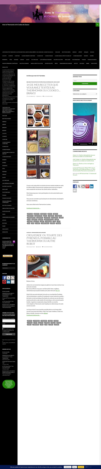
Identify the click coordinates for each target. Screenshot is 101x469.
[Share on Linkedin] (91, 186)
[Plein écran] (95, 144)
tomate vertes (45, 223)
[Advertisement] (50, 38)
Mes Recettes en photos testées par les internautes (40, 82)
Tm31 (59, 221)
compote (10, 55)
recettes (36, 221)
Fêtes (11, 59)
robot (42, 221)
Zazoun (40, 96)
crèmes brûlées (31, 217)
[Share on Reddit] (83, 186)
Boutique (82, 63)
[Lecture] (75, 144)
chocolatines (38, 215)
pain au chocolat (49, 219)
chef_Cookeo (76, 159)
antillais (30, 213)
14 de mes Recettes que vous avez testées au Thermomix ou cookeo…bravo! (43, 89)
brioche (55, 213)
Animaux (74, 52)
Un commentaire (48, 96)
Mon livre (57, 52)
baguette (36, 213)
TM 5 (54, 221)
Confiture (17, 55)
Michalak (34, 219)
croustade (47, 217)
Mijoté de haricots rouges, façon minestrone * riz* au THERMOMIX (8, 295)
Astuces (76, 63)
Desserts (86, 55)
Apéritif (80, 52)
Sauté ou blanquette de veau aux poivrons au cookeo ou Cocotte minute (84, 155)
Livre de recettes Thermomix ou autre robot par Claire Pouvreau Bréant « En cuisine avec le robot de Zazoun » (27, 52)
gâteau (46, 313)
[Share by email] (75, 190)
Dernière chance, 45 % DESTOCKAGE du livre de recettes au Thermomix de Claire (8, 306)
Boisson (92, 52)
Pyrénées (30, 221)
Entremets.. (4, 59)
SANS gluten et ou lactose (37, 63)
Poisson (84, 59)
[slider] (83, 144)
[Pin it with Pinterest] (87, 186)
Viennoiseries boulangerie (66, 63)
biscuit (50, 213)
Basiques (86, 52)
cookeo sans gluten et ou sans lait (63, 55)
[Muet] (92, 144)
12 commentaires (47, 246)
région (58, 322)
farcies (61, 217)
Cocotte (4, 55)
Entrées (92, 55)
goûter (56, 320)
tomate (38, 223)
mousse (41, 219)
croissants (39, 217)
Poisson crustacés (92, 59)
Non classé (67, 59)
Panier (87, 63)
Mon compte (94, 63)
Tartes (56, 63)
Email (3, 323)
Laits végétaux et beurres (46, 59)
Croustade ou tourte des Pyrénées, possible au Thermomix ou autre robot (44, 239)
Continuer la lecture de (33, 208)
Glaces (27, 59)
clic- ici (57, 290)
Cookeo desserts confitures (28, 55)
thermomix (48, 221)
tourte (52, 223)
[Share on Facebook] (75, 186)
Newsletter (5, 67)
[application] (85, 124)
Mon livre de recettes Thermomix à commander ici (84, 170)
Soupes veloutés (49, 63)
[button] (85, 124)
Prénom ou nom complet (8, 318)
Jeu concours (34, 59)
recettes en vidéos (66, 52)
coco (45, 215)
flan (29, 219)
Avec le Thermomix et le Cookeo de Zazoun (15, 24)
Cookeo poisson (49, 55)
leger (35, 322)
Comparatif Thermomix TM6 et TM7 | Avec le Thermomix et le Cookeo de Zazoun (84, 168)
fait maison (54, 217)
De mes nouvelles (5, 291)
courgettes (58, 215)
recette (53, 322)
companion (36, 320)
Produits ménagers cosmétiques (10, 63)
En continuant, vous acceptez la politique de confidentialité (8, 330)
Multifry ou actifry (58, 59)
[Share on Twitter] (79, 186)
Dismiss (69, 2)
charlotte (30, 215)
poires (56, 219)
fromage (16, 59)
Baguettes (43, 213)
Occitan (41, 322)
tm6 (33, 223)
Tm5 (29, 223)
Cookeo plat (40, 55)
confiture (51, 215)
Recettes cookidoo (24, 63)
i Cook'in (30, 322)
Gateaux (22, 59)
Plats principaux (76, 59)
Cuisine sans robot (77, 55)
